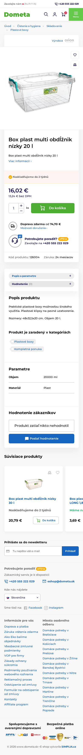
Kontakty (10, 699)
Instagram (56, 607)
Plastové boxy (19, 29)
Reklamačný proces (18, 679)
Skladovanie (54, 26)
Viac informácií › (20, 161)
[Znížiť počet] (21, 210)
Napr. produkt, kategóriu (31, 34)
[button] (46, 14)
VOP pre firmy (14, 655)
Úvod (7, 26)
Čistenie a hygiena (28, 26)
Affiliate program (16, 704)
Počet (14, 208)
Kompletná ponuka (28, 349)
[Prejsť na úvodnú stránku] (17, 14)
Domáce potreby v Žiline (60, 658)
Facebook (35, 607)
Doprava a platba (16, 626)
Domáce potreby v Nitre (59, 673)
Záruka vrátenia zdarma (21, 631)
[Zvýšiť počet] (21, 205)
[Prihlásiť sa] (54, 14)
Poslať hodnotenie (44, 438)
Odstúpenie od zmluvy (20, 684)
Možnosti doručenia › (33, 228)
